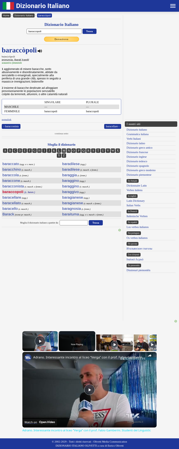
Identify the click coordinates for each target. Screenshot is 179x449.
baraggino (70, 181)
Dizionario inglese (137, 156)
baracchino (11, 169)
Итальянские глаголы (139, 248)
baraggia (69, 175)
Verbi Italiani (134, 138)
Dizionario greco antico (139, 147)
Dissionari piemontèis (138, 270)
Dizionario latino (136, 143)
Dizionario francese (137, 152)
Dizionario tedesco (137, 161)
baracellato (11, 203)
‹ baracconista (11, 126)
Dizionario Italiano (23, 15)
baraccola (10, 175)
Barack (8, 214)
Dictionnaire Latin (137, 185)
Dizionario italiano (137, 129)
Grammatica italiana (138, 134)
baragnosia (71, 208)
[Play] (114, 344)
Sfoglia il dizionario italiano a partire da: (39, 222)
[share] (149, 355)
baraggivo (70, 192)
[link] (27, 357)
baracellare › (112, 126)
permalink (6, 119)
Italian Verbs (133, 205)
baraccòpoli (44, 15)
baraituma (70, 214)
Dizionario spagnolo (138, 165)
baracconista (13, 186)
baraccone (11, 181)
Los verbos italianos (138, 227)
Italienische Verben (137, 216)
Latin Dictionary (136, 200)
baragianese (72, 197)
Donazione (62, 39)
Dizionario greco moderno (141, 170)
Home (6, 15)
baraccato (10, 164)
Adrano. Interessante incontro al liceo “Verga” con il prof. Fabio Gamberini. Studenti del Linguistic (89, 357)
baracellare (11, 197)
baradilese (71, 164)
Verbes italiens (134, 190)
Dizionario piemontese (139, 174)
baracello (10, 208)
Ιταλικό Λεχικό (135, 259)
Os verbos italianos (137, 237)
